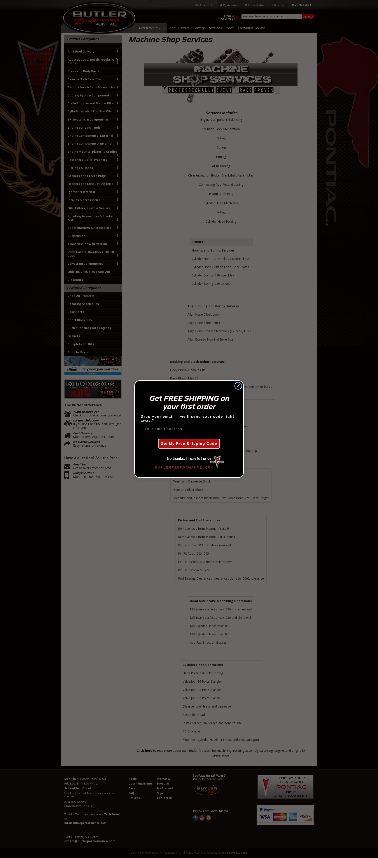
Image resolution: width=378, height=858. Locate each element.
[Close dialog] (238, 386)
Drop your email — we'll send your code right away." (187, 418)
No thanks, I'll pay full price (189, 458)
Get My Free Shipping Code (189, 444)
